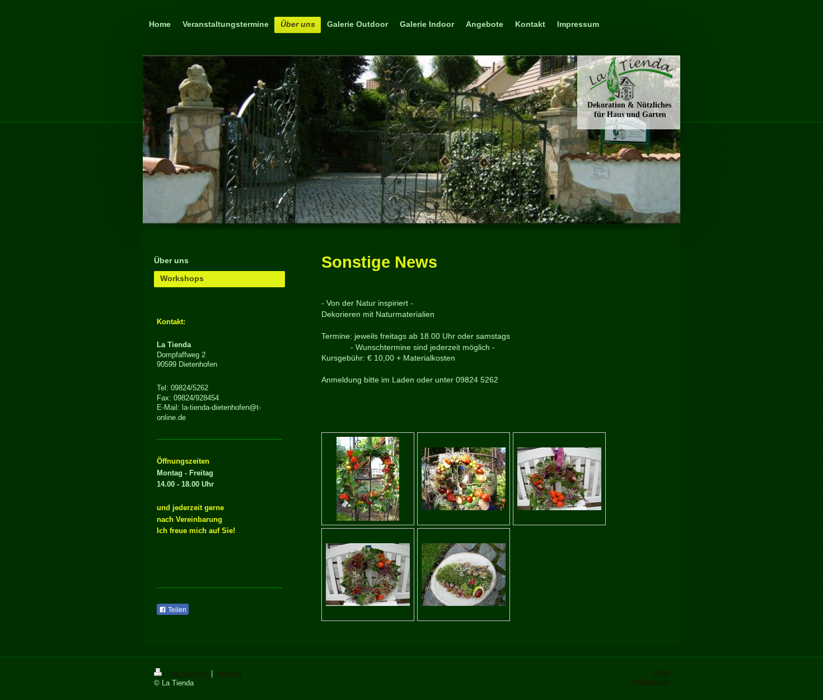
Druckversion (187, 674)
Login (660, 672)
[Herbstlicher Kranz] (367, 479)
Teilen (176, 610)
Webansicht (650, 682)
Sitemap (228, 674)
